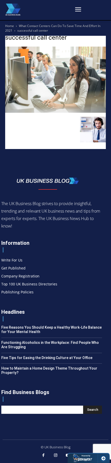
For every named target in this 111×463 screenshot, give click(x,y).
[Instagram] (55, 455)
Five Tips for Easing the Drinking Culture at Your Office (46, 358)
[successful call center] (55, 111)
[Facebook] (43, 455)
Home (9, 26)
